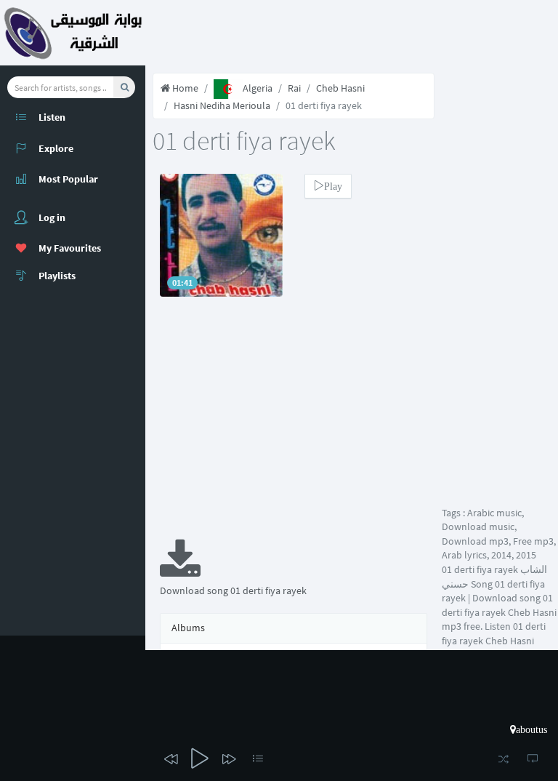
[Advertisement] (293, 428)
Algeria (257, 88)
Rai (294, 88)
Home (184, 88)
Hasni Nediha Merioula (222, 105)
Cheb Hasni (340, 88)
